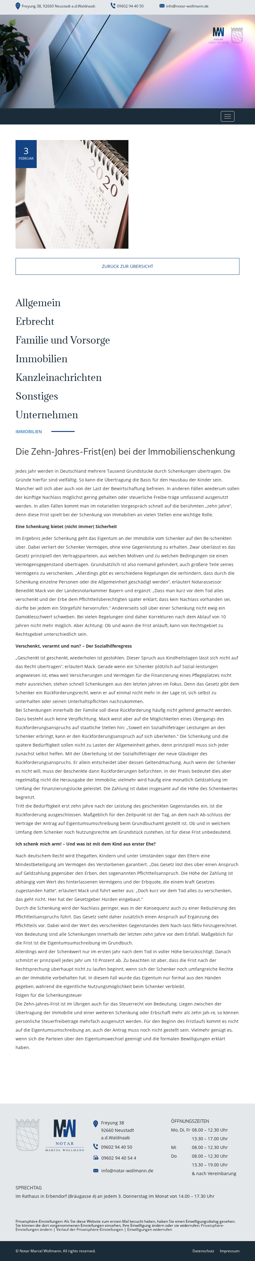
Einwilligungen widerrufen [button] (149, 1229)
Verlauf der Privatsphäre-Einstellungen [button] (89, 1229)
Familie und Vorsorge (63, 340)
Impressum (229, 1251)
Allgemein (38, 302)
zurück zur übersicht (127, 266)
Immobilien (41, 358)
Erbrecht (35, 321)
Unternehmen (47, 414)
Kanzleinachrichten (59, 377)
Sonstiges (37, 396)
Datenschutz (203, 1251)
